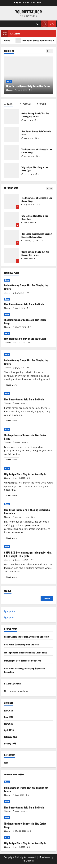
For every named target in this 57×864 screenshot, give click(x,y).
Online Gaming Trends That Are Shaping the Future (11, 116)
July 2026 (8, 710)
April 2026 (9, 730)
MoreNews (44, 857)
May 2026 (8, 723)
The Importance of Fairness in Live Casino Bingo (11, 152)
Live (52, 23)
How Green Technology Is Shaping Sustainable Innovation (11, 237)
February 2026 (10, 736)
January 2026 (10, 743)
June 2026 (9, 717)
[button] (4, 24)
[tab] (12, 104)
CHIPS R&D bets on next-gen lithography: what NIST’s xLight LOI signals (27, 554)
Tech (9, 81)
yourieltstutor (28, 12)
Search (7, 590)
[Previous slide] (47, 51)
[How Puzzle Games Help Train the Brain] (28, 75)
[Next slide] (51, 51)
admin (10, 90)
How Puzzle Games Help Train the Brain (34, 40)
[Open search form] (38, 24)
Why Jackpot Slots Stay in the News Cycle (11, 170)
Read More (12, 385)
